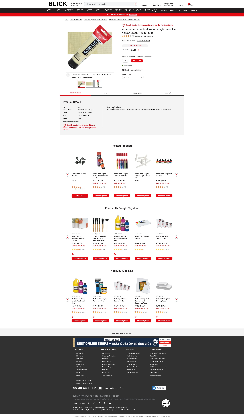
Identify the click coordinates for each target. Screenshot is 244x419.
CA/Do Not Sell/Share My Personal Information (87, 410)
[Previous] (67, 175)
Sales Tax (105, 359)
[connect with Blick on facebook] (89, 404)
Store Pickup (80, 367)
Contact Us (105, 372)
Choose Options (101, 196)
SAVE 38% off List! (119, 183)
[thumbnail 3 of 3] (98, 84)
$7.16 (133, 50)
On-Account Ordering (156, 361)
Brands (163, 10)
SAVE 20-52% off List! (120, 246)
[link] (74, 5)
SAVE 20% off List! (140, 246)
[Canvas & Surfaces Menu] (59, 13)
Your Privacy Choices (121, 407)
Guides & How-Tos (132, 367)
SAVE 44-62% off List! (99, 246)
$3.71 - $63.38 (98, 306)
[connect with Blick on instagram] (99, 404)
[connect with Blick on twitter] (94, 404)
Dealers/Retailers (155, 375)
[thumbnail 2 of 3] (90, 84)
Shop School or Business (158, 353)
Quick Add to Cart (155, 356)
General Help (106, 353)
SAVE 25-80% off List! (78, 246)
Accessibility (97, 407)
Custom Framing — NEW (84, 383)
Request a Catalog (132, 372)
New (172, 10)
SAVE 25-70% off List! (162, 246)
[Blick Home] (58, 4)
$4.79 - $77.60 (98, 243)
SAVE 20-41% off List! (99, 183)
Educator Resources (156, 370)
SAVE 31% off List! (135, 46)
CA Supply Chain (107, 410)
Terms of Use (88, 407)
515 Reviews (138, 36)
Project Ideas (131, 370)
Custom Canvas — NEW (83, 381)
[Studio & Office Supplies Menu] (129, 13)
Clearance (194, 10)
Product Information (133, 353)
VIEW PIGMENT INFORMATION (71, 122)
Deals (185, 10)
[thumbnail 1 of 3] (81, 84)
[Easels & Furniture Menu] (99, 13)
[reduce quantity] (123, 60)
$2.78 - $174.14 (161, 306)
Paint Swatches (131, 361)
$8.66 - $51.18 (98, 181)
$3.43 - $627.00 (77, 243)
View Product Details (143, 40)
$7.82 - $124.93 (140, 306)
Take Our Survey (107, 375)
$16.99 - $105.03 (161, 243)
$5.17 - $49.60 (161, 181)
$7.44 (137, 181)
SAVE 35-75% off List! (99, 308)
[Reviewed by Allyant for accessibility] (166, 403)
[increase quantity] (127, 60)
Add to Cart (80, 196)
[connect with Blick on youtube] (110, 404)
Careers (78, 372)
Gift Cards (79, 359)
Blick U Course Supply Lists (158, 367)
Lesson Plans (154, 372)
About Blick (79, 375)
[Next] (176, 175)
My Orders (79, 356)
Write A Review (148, 36)
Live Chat (105, 370)
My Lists (79, 361)
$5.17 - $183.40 (119, 243)
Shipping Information (108, 356)
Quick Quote (154, 364)
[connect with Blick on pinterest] (105, 404)
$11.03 (74, 181)
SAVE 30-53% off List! (162, 183)
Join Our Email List (82, 378)
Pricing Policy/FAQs (108, 364)
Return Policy (106, 361)
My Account (80, 353)
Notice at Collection (108, 407)
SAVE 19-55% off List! (162, 308)
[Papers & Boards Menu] (90, 13)
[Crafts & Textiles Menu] (139, 13)
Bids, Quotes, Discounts (157, 359)
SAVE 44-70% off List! (141, 308)
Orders (180, 5)
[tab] (75, 93)
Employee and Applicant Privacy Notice (124, 410)
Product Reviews (132, 364)
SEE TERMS (133, 14)
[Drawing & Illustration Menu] (80, 13)
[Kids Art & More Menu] (147, 13)
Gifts (179, 10)
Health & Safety (131, 359)
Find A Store (80, 364)
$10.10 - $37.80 (119, 181)
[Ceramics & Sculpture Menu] (118, 13)
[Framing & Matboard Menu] (108, 13)
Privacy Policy (78, 407)
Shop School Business (168, 4)
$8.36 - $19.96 (140, 243)
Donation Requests (108, 367)
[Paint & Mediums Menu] (51, 13)
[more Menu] (155, 13)
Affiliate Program (81, 370)
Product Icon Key (132, 356)
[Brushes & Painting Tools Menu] (69, 13)
